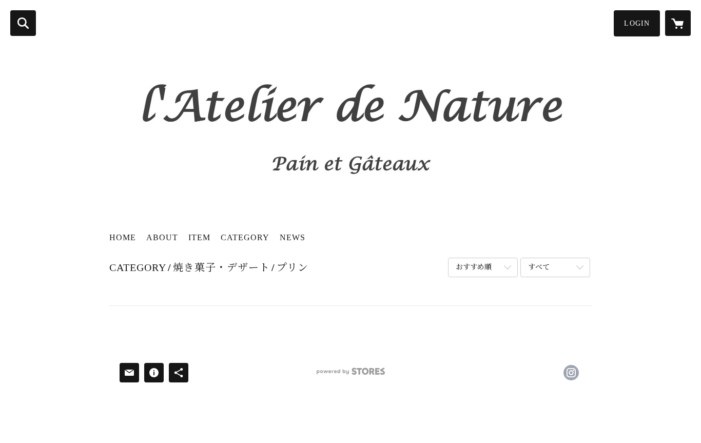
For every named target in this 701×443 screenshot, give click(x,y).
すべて (539, 267)
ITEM (199, 237)
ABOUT (162, 237)
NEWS (292, 237)
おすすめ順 (474, 267)
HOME (122, 237)
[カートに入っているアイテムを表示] (678, 23)
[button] (637, 23)
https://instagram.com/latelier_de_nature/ (571, 372)
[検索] (23, 23)
